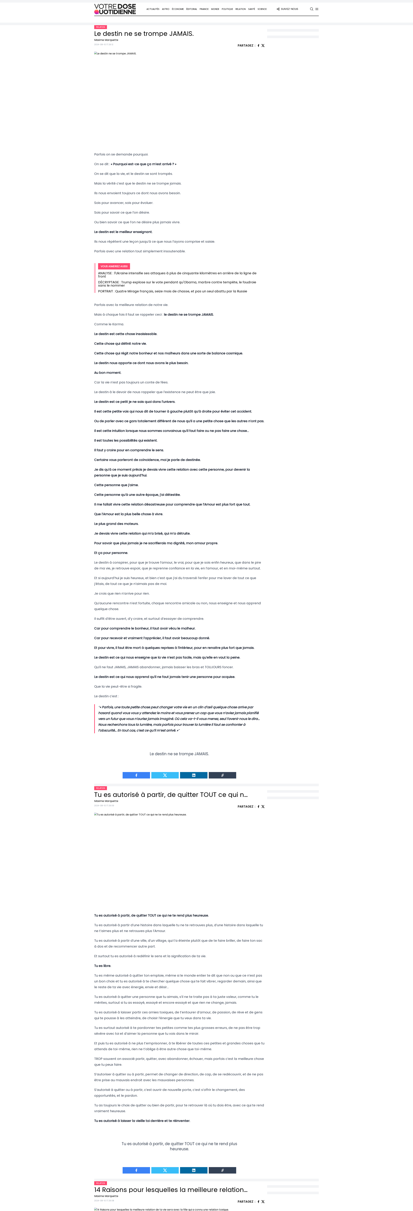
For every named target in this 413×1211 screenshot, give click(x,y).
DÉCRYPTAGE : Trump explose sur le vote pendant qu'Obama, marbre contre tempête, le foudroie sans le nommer (177, 284)
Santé (251, 9)
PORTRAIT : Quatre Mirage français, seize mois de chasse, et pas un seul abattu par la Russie (172, 291)
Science (262, 9)
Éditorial (191, 9)
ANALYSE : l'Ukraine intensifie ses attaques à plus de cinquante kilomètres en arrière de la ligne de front (177, 275)
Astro (165, 9)
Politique (227, 9)
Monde (215, 9)
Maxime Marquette (106, 40)
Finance (204, 9)
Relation (241, 9)
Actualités (152, 9)
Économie (178, 9)
